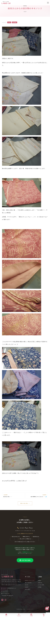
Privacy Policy (30, 609)
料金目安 (26, 587)
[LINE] (2, 599)
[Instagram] (5, 599)
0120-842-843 (26, 528)
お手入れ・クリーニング (29, 580)
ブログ (9, 22)
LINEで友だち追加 (26, 560)
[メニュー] (48, 2)
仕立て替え (14, 22)
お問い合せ (40, 582)
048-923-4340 (5, 591)
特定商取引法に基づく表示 (21, 609)
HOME (6, 615)
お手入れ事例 (27, 589)
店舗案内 (39, 580)
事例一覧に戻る (25, 503)
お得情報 (39, 587)
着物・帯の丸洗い (28, 582)
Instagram (19, 615)
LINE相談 (31, 615)
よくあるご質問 (41, 584)
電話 (43, 615)
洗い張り (26, 584)
